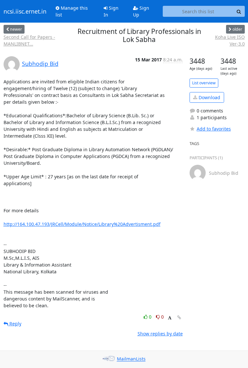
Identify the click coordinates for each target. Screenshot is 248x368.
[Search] (239, 11)
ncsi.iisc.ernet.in (25, 11)
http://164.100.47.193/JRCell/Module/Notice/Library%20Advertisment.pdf (82, 224)
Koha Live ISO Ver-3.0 (229, 40)
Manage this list (72, 11)
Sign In (111, 11)
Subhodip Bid (40, 64)
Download (208, 97)
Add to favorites (214, 129)
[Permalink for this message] (179, 317)
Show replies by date (160, 334)
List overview (204, 83)
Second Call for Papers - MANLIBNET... (29, 40)
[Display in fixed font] (169, 317)
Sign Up (141, 11)
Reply (14, 324)
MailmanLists (131, 359)
